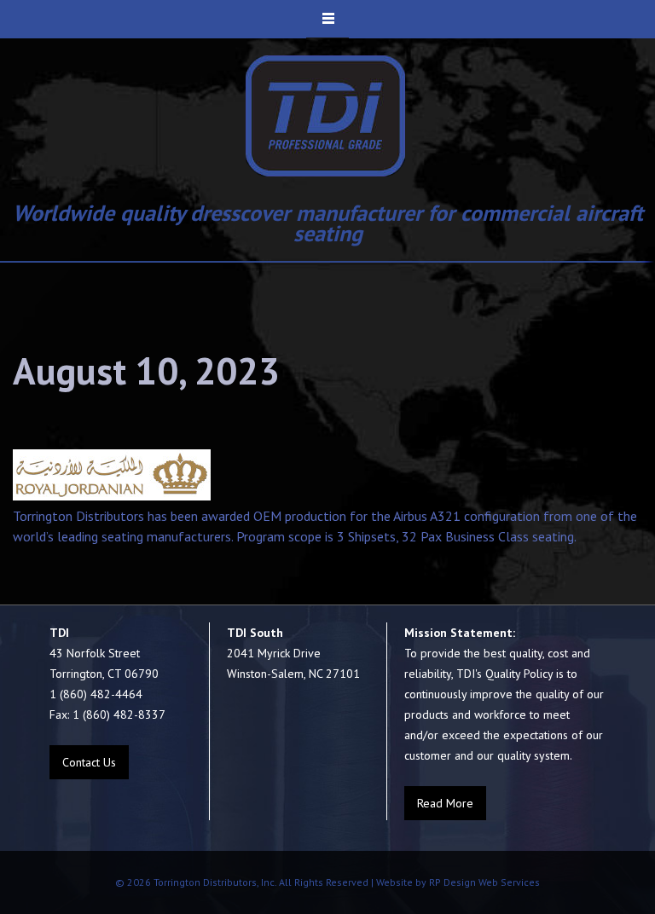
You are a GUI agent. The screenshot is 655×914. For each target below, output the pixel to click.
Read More (445, 803)
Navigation (327, 19)
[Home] (326, 116)
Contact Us (89, 762)
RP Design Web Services (483, 882)
